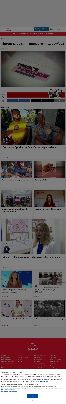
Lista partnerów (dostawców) (9, 391)
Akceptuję (32, 396)
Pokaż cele (32, 401)
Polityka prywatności (45, 381)
